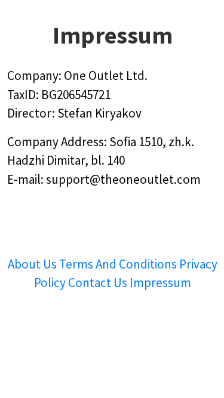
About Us (33, 264)
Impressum (160, 282)
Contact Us (99, 282)
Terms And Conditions (118, 264)
